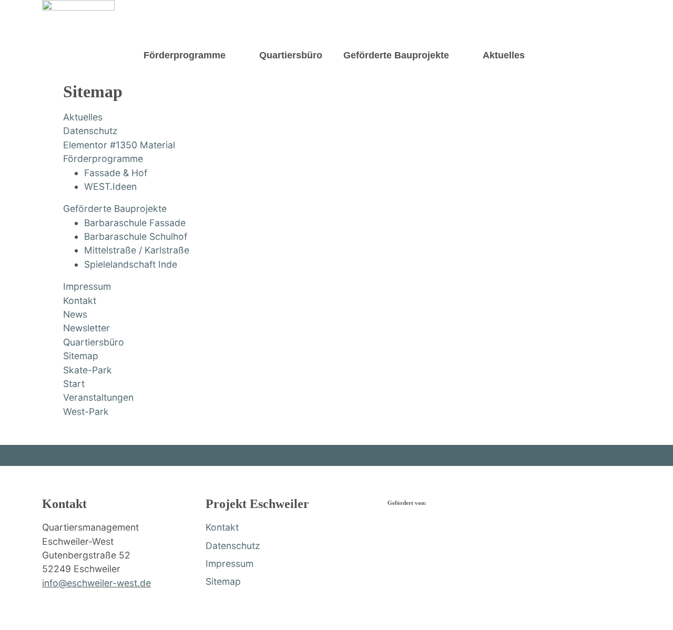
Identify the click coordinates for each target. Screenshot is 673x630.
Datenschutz (90, 130)
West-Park (86, 411)
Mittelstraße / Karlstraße (136, 250)
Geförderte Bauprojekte (396, 55)
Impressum (87, 286)
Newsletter (86, 327)
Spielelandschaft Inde (130, 264)
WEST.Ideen (110, 186)
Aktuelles (504, 55)
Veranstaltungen (98, 397)
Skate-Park (87, 369)
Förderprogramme (185, 55)
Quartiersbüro (290, 55)
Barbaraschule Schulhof (135, 236)
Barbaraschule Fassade (135, 222)
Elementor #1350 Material (119, 144)
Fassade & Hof (115, 172)
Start (74, 383)
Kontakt (79, 300)
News (75, 314)
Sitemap (80, 355)
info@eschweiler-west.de (96, 582)
